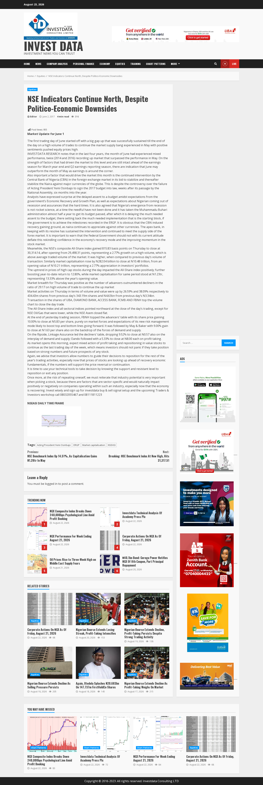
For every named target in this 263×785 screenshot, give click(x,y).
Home (27, 64)
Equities (120, 64)
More (174, 64)
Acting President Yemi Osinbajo (54, 445)
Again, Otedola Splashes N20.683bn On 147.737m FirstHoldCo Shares (98, 663)
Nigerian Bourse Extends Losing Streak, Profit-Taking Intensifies (98, 609)
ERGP (76, 445)
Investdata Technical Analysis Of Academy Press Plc (110, 517)
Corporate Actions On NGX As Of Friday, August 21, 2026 (110, 540)
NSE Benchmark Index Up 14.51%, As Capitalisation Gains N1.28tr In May (62, 456)
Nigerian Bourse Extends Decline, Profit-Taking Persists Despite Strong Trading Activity (146, 609)
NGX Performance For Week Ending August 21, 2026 (37, 540)
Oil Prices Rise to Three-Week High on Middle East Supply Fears (37, 564)
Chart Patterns (155, 64)
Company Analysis (57, 64)
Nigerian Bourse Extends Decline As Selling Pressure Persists (49, 663)
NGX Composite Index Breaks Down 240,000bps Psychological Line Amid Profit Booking (37, 517)
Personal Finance (83, 64)
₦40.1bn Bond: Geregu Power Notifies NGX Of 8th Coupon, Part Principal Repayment (110, 564)
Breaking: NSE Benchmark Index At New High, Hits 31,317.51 (139, 456)
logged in (51, 484)
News (38, 64)
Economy (105, 64)
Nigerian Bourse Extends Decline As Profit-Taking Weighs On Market (146, 663)
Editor (33, 116)
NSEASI (112, 445)
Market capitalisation (93, 445)
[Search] (215, 63)
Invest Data (53, 45)
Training (135, 64)
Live (234, 64)
